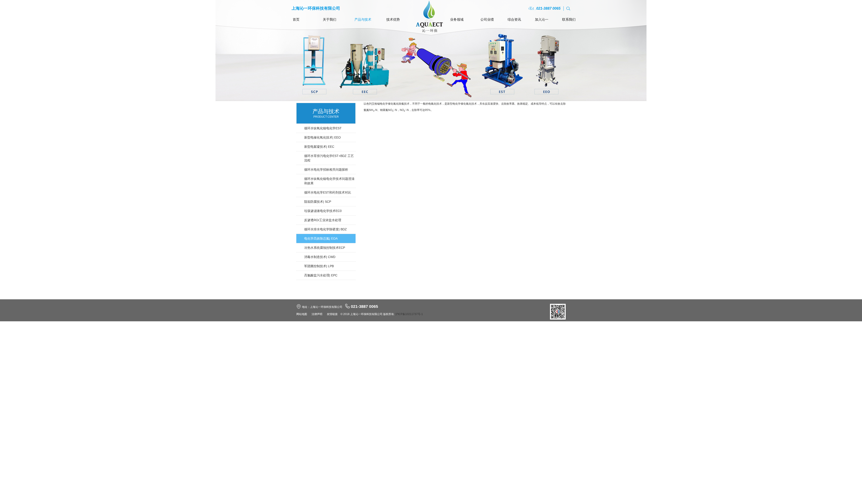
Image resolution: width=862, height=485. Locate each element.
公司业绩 (487, 19)
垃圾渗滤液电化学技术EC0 (323, 211)
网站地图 (301, 314)
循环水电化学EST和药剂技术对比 (327, 192)
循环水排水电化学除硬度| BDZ (325, 229)
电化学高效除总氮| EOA (321, 238)
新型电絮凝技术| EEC (319, 146)
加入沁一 (541, 19)
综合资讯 (514, 19)
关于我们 (329, 19)
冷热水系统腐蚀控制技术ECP (324, 247)
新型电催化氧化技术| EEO (322, 137)
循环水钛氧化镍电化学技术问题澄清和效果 (329, 181)
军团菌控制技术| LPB (319, 266)
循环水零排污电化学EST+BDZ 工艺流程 (329, 158)
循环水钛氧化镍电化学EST (323, 128)
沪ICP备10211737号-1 (409, 314)
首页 (296, 19)
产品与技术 (362, 19)
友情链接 (332, 314)
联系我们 (569, 19)
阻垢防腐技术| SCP (317, 201)
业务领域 (457, 19)
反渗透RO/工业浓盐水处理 (322, 220)
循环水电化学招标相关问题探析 (326, 169)
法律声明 (317, 314)
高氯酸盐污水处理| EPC (320, 275)
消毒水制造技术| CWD (319, 257)
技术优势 (393, 19)
